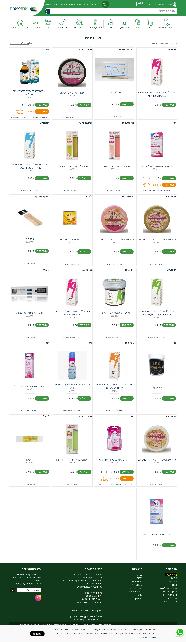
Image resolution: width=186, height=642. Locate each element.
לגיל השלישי (79, 27)
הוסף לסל (169, 104)
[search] (109, 11)
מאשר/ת (37, 633)
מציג (31, 43)
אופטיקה (36, 27)
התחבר (169, 4)
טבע (48, 27)
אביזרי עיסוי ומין (20, 27)
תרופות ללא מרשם (167, 27)
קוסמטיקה (124, 27)
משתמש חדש (160, 4)
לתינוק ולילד (96, 27)
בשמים (110, 27)
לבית (149, 27)
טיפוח (137, 27)
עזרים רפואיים (62, 27)
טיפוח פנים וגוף (164, 43)
